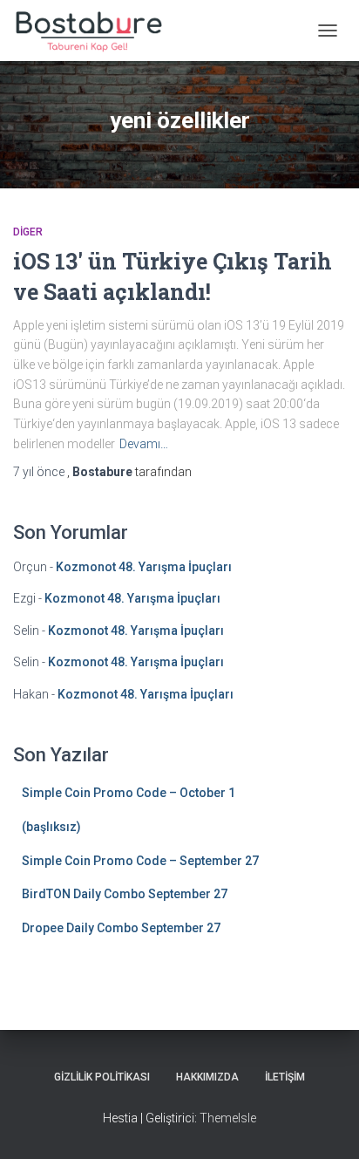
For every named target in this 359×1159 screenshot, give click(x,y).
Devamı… (143, 444)
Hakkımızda (207, 1077)
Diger (28, 232)
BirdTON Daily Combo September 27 (124, 894)
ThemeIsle (228, 1118)
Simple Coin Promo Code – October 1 (128, 793)
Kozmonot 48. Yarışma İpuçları (144, 567)
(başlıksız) (51, 827)
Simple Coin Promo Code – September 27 (140, 861)
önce (40, 472)
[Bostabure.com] (94, 30)
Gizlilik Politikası (102, 1077)
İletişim (285, 1077)
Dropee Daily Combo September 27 (121, 928)
